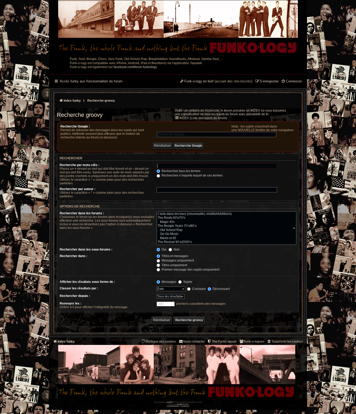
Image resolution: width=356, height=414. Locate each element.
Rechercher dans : (73, 256)
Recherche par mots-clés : (79, 165)
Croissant (198, 289)
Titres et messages (174, 256)
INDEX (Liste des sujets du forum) (203, 118)
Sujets (187, 282)
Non (176, 249)
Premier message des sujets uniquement (190, 269)
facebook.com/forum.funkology (135, 67)
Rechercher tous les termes (180, 171)
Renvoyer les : (70, 303)
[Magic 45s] (225, 222)
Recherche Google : (75, 126)
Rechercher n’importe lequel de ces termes (192, 175)
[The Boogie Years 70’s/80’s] (225, 226)
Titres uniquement (174, 265)
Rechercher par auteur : (77, 189)
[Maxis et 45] (225, 238)
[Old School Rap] (225, 230)
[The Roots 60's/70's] (225, 218)
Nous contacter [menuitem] (194, 341)
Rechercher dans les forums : (82, 213)
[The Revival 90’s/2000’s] (225, 242)
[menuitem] (291, 81)
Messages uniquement (177, 260)
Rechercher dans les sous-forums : (86, 249)
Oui (164, 249)
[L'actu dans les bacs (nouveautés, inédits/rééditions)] (225, 214)
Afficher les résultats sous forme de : (87, 282)
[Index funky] (178, 27)
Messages (168, 282)
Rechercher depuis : (75, 296)
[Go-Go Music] (225, 234)
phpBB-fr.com (182, 404)
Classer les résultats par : (79, 288)
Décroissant (221, 289)
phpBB (170, 402)
